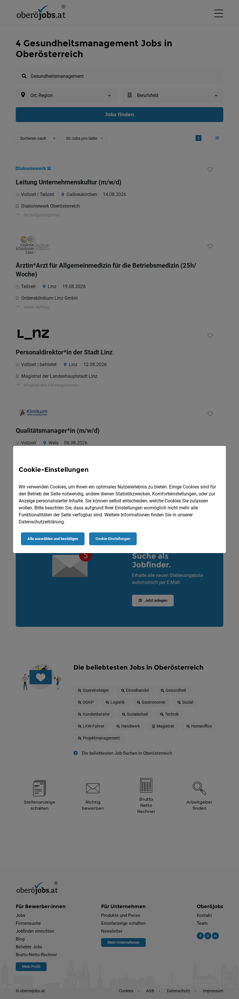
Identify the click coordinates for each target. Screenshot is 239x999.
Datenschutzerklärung (41, 522)
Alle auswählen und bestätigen (52, 538)
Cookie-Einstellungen (113, 538)
